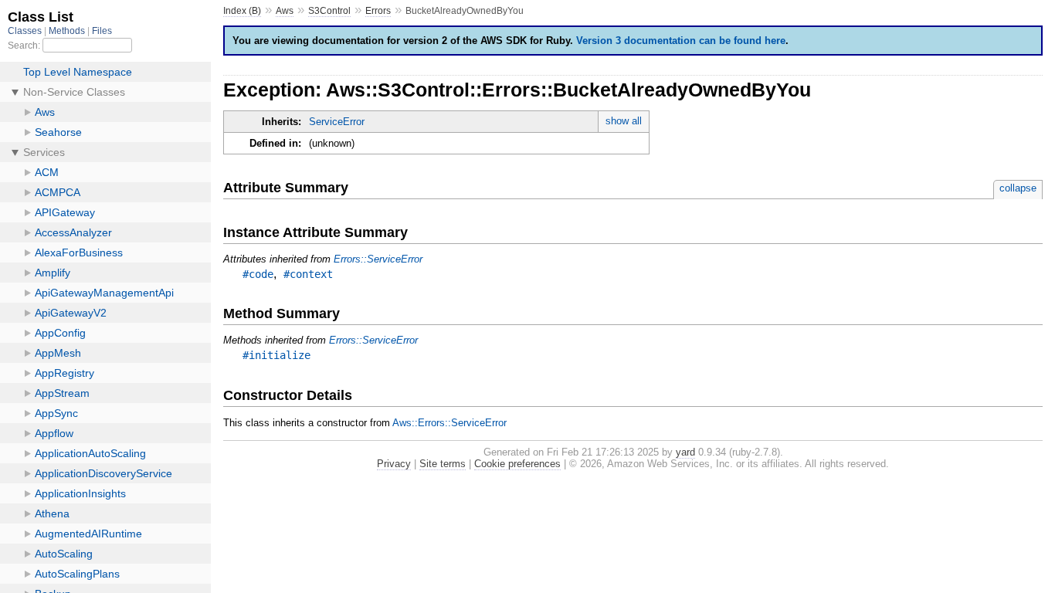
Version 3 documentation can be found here (680, 40)
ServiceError (337, 121)
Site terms (442, 463)
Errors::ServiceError (378, 259)
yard (685, 452)
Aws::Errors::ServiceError (449, 423)
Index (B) (242, 10)
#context (308, 274)
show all (624, 121)
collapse (1017, 188)
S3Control (329, 10)
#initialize (276, 355)
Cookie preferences (517, 463)
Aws (284, 10)
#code (258, 274)
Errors (378, 10)
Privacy (394, 463)
